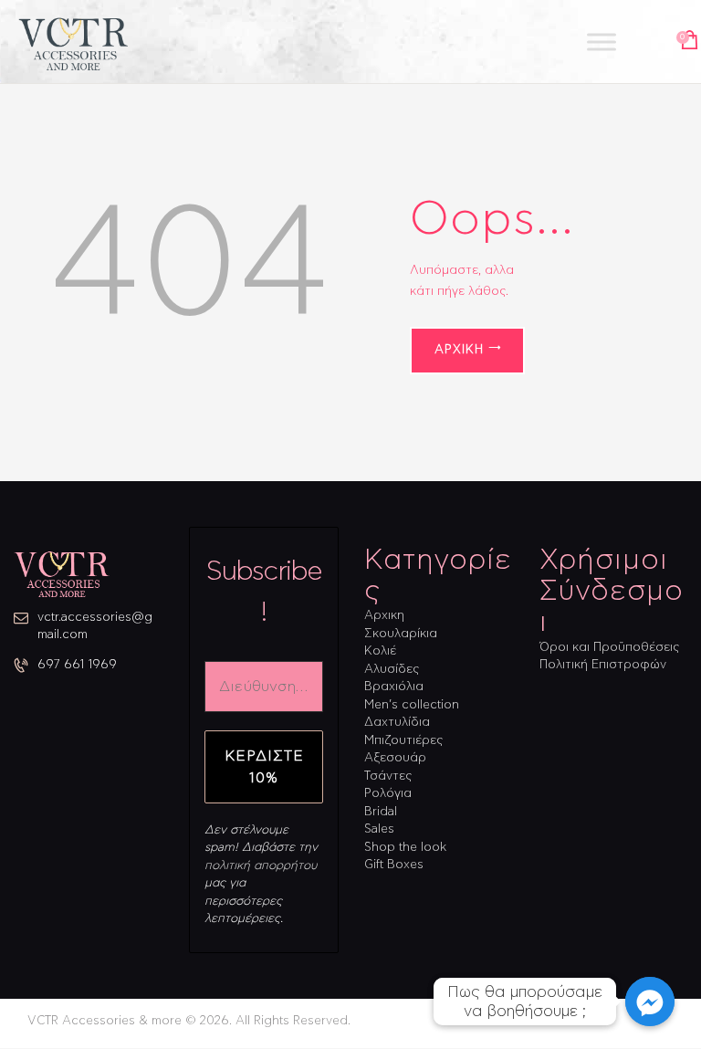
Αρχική (459, 350)
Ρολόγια (388, 794)
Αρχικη (384, 616)
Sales (379, 829)
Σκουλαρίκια (400, 634)
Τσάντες (388, 776)
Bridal (380, 812)
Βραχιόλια (394, 687)
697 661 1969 (77, 665)
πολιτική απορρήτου (260, 866)
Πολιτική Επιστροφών (602, 665)
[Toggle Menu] (601, 41)
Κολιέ (380, 651)
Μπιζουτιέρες (403, 741)
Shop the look (405, 848)
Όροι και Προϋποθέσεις (609, 648)
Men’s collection (411, 705)
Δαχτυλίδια (397, 723)
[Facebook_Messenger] (650, 1001)
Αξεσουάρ (395, 758)
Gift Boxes (394, 865)
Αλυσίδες (391, 670)
